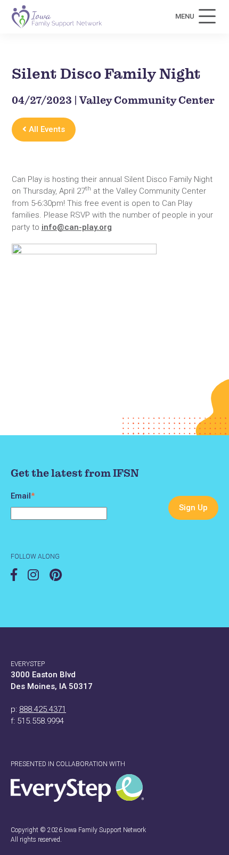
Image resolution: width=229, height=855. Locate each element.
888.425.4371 (42, 709)
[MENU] (207, 16)
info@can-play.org (77, 227)
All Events (46, 129)
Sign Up (193, 507)
